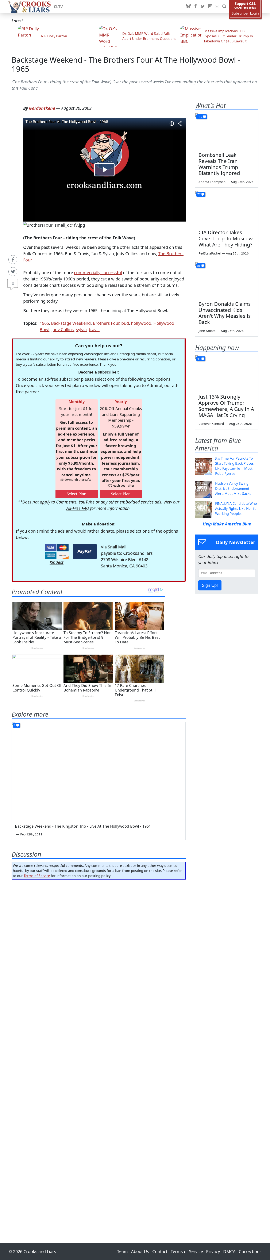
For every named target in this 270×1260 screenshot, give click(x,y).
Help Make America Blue (227, 524)
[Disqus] (99, 1049)
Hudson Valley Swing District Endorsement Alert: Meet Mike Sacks (233, 488)
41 (199, 359)
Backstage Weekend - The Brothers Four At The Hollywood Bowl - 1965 (126, 64)
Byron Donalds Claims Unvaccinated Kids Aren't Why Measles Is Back (224, 312)
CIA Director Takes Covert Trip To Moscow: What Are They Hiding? (226, 238)
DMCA (229, 1251)
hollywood (141, 323)
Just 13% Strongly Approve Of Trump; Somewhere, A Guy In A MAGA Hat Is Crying (226, 405)
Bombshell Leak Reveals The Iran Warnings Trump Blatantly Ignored (219, 163)
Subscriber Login (245, 13)
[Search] (224, 6)
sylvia (81, 329)
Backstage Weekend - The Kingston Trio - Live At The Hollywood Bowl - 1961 (83, 826)
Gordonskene (42, 108)
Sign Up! (210, 585)
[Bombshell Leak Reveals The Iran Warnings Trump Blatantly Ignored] (226, 131)
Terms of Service (37, 875)
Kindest (56, 562)
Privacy (213, 1251)
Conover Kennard (211, 423)
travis (94, 329)
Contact (159, 1251)
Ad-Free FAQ (77, 508)
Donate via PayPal (85, 551)
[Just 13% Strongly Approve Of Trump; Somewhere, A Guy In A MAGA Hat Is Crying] (226, 373)
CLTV (58, 6)
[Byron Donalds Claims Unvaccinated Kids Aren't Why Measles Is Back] (226, 280)
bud (125, 323)
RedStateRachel (209, 253)
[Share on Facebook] (12, 259)
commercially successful (98, 272)
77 (199, 194)
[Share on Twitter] (12, 271)
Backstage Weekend (71, 323)
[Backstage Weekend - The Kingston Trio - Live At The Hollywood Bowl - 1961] (98, 771)
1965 (44, 323)
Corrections (250, 1251)
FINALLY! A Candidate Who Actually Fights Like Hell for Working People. (236, 508)
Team (122, 1251)
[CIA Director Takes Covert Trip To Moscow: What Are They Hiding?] (226, 208)
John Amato (207, 331)
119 (199, 117)
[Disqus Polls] (98, 937)
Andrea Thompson (211, 182)
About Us (140, 1251)
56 (199, 266)
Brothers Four (106, 323)
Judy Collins (62, 329)
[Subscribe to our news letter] (217, 6)
